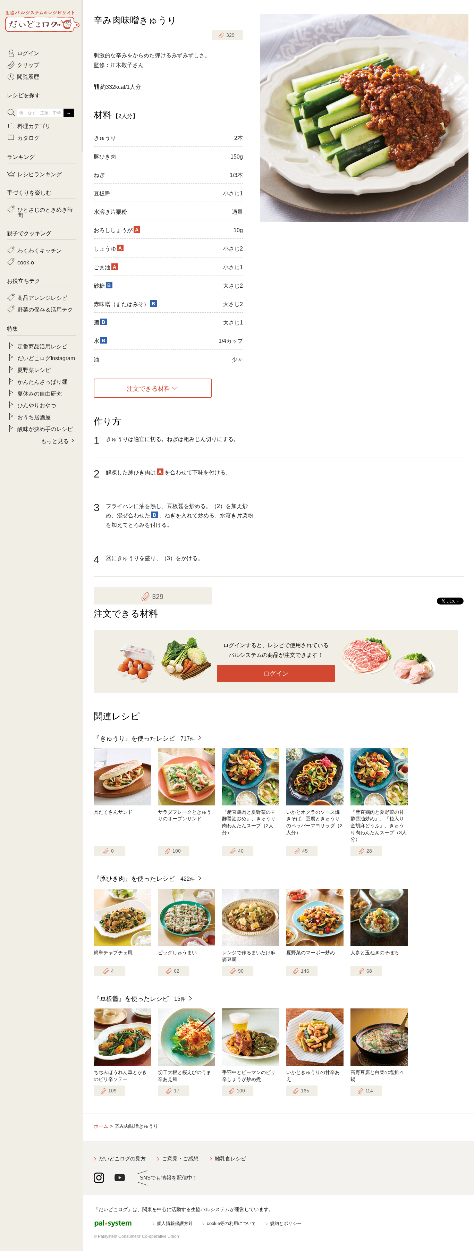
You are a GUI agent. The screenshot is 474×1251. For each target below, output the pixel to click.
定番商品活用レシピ (42, 346)
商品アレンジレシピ (42, 297)
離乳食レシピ (230, 1158)
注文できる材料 (148, 388)
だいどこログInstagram (46, 358)
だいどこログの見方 (122, 1158)
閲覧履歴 (28, 76)
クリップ (28, 64)
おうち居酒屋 (34, 417)
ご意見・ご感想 (180, 1158)
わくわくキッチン (39, 250)
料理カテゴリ (34, 125)
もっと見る (55, 440)
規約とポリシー (286, 1223)
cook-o (25, 262)
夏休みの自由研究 (39, 393)
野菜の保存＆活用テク (45, 309)
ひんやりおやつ (36, 405)
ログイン (275, 673)
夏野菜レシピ (34, 369)
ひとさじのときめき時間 (45, 212)
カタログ (28, 137)
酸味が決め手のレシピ (45, 428)
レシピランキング (39, 174)
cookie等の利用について (231, 1223)
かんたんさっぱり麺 (42, 381)
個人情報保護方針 (175, 1223)
